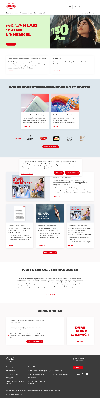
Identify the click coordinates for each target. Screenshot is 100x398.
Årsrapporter (10, 378)
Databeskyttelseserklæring (34, 390)
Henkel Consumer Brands (36, 374)
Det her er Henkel (12, 13)
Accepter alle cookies (72, 173)
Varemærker (32, 378)
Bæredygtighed (39, 13)
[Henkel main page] (11, 6)
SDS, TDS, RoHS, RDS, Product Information (37, 382)
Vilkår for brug (22, 390)
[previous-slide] (8, 138)
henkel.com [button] (49, 294)
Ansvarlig (14, 390)
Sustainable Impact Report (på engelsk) (15, 382)
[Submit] (92, 7)
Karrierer (84, 13)
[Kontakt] (70, 7)
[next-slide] (93, 138)
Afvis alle (59, 173)
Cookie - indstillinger (54, 390)
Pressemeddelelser (12, 374)
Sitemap (8, 390)
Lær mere (10, 44)
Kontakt (76, 367)
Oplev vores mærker (50, 146)
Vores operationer (26, 13)
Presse (91, 13)
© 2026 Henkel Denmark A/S (14, 394)
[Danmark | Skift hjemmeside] (80, 7)
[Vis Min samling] (75, 7)
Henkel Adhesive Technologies (37, 371)
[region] (50, 167)
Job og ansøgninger (55, 371)
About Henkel (10, 371)
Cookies (46, 390)
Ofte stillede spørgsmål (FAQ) (58, 374)
